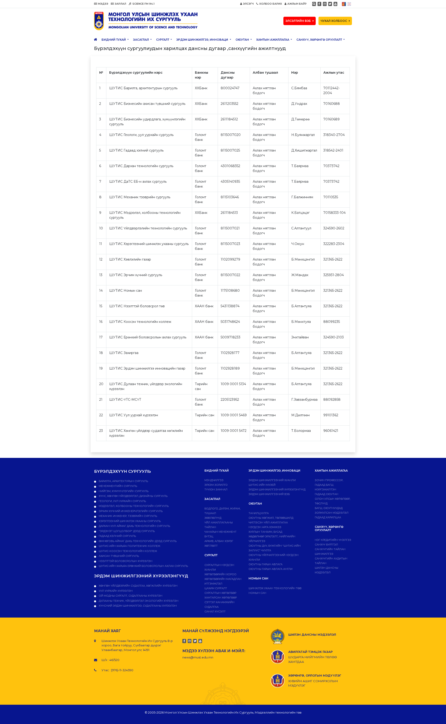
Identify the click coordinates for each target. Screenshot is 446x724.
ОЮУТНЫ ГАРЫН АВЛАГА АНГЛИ (270, 569)
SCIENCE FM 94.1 (143, 3)
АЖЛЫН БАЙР (297, 3)
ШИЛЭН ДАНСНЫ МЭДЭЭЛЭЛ (312, 634)
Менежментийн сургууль (117, 486)
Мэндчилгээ (213, 480)
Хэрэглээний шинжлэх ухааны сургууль (129, 521)
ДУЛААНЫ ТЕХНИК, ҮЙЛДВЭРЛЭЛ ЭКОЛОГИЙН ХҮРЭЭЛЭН (138, 600)
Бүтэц (208, 536)
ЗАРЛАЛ (120, 3)
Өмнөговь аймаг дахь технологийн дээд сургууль (137, 541)
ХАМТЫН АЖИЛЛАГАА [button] (273, 39)
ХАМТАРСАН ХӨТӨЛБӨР (220, 597)
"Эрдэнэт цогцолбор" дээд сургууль (126, 531)
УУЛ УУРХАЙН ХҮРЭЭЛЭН (115, 590)
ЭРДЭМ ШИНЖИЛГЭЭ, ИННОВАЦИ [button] (202, 39)
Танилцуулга (259, 513)
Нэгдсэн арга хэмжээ (265, 527)
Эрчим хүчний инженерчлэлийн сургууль (130, 511)
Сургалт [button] (163, 39)
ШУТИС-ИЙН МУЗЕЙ (262, 484)
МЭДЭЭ (103, 3)
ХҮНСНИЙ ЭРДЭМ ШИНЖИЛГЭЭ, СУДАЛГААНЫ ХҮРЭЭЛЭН (137, 605)
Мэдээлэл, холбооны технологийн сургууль (133, 506)
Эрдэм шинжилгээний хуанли (272, 480)
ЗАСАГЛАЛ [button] (141, 39)
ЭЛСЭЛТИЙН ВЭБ (298, 21)
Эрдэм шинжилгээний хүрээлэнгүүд (277, 489)
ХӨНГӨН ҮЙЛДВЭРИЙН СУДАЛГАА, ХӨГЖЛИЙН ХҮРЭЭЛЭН (137, 585)
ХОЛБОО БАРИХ (270, 3)
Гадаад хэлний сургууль (117, 536)
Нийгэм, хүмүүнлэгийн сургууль (123, 491)
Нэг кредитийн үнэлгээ (333, 540)
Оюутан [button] (243, 39)
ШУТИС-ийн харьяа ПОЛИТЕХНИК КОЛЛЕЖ (129, 546)
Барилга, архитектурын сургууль (123, 481)
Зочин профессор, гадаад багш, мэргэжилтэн (329, 485)
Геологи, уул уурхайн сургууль (122, 501)
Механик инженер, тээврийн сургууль (127, 516)
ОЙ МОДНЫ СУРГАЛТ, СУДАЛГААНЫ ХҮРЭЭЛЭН (130, 595)
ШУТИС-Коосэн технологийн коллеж (127, 551)
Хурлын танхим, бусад (265, 531)
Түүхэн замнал (215, 489)
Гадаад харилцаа (328, 517)
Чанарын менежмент (220, 531)
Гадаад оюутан (326, 494)
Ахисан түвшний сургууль (118, 556)
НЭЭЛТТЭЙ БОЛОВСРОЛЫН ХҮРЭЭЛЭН (125, 561)
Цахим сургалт (215, 588)
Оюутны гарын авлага (265, 564)
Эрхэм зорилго (216, 484)
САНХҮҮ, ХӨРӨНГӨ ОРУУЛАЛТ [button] (319, 39)
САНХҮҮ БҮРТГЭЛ (326, 544)
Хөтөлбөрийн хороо (220, 574)
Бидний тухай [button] (114, 39)
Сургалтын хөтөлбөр (220, 593)
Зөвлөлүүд (212, 517)
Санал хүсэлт (215, 611)
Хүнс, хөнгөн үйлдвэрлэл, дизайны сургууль (132, 496)
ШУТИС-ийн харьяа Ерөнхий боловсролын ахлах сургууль (143, 566)
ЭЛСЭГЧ (248, 3)
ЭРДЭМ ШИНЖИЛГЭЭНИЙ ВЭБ (269, 494)
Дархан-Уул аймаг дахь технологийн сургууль (134, 526)
